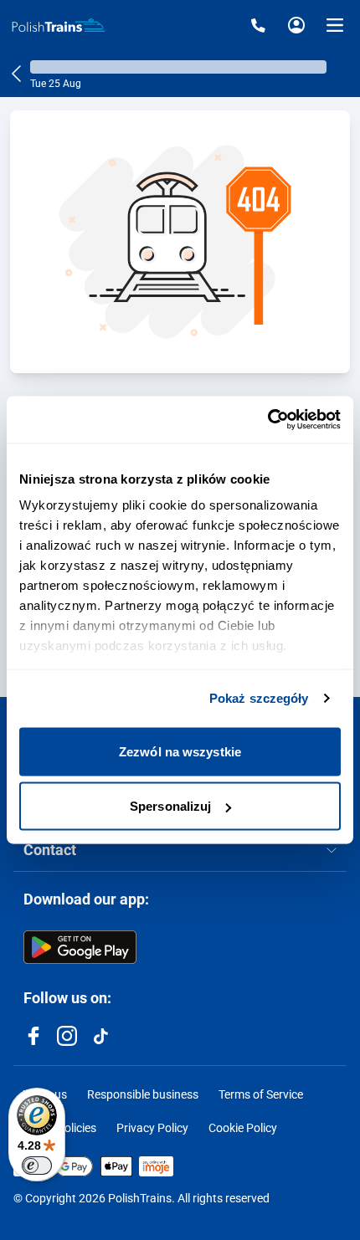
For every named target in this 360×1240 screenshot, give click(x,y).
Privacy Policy (152, 1128)
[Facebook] (33, 1036)
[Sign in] (296, 25)
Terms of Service (261, 1094)
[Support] (257, 25)
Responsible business (142, 1094)
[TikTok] (100, 1036)
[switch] (37, 1165)
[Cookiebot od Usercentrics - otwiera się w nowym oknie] (267, 420)
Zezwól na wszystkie (180, 751)
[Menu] (335, 25)
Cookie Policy (242, 1128)
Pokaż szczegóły (259, 698)
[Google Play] (79, 947)
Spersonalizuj (170, 806)
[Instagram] (67, 1036)
